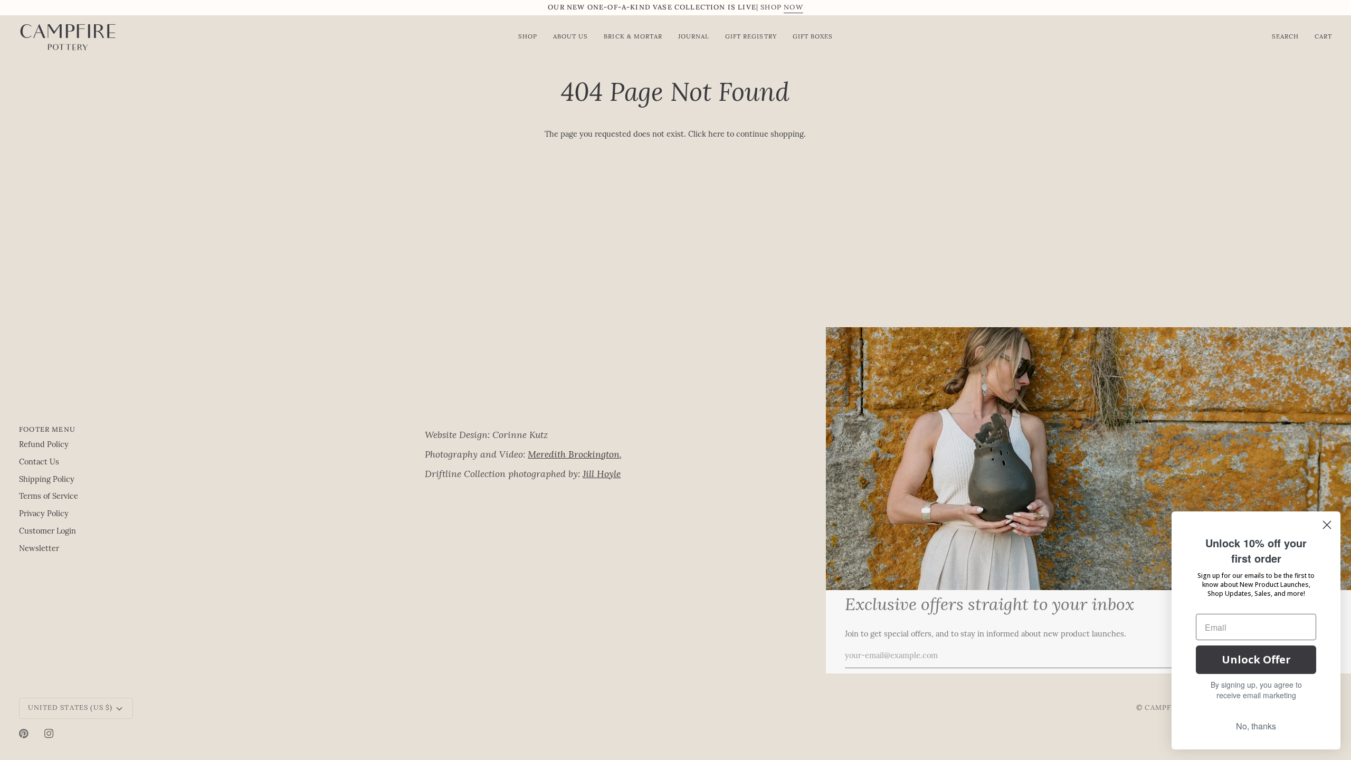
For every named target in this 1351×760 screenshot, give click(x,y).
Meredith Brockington (574, 455)
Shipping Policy (46, 480)
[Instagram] (49, 733)
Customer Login (47, 532)
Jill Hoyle (602, 474)
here (716, 135)
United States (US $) (70, 708)
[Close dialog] (1327, 525)
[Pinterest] (23, 733)
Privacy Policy (44, 514)
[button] (622, 427)
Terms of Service (48, 497)
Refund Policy (44, 445)
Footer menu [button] (47, 429)
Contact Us (39, 463)
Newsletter (39, 549)
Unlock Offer (1256, 659)
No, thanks (1256, 726)
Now (793, 7)
